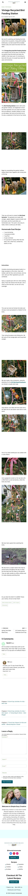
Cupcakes (21, 864)
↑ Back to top (9, 887)
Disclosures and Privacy (14, 890)
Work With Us (18, 887)
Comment (5, 737)
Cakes (21, 866)
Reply (4, 654)
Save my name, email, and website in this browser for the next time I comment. (13, 777)
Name (4, 759)
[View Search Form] (3, 2)
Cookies (8, 866)
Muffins (21, 869)
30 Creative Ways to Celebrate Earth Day (20, 630)
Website (4, 772)
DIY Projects (8, 6)
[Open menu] (25, 2)
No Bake (8, 869)
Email (4, 766)
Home (3, 6)
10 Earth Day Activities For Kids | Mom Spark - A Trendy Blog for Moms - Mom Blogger (14, 712)
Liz (3, 16)
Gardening (4, 605)
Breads (8, 864)
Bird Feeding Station (7, 602)
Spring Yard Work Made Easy (6, 630)
